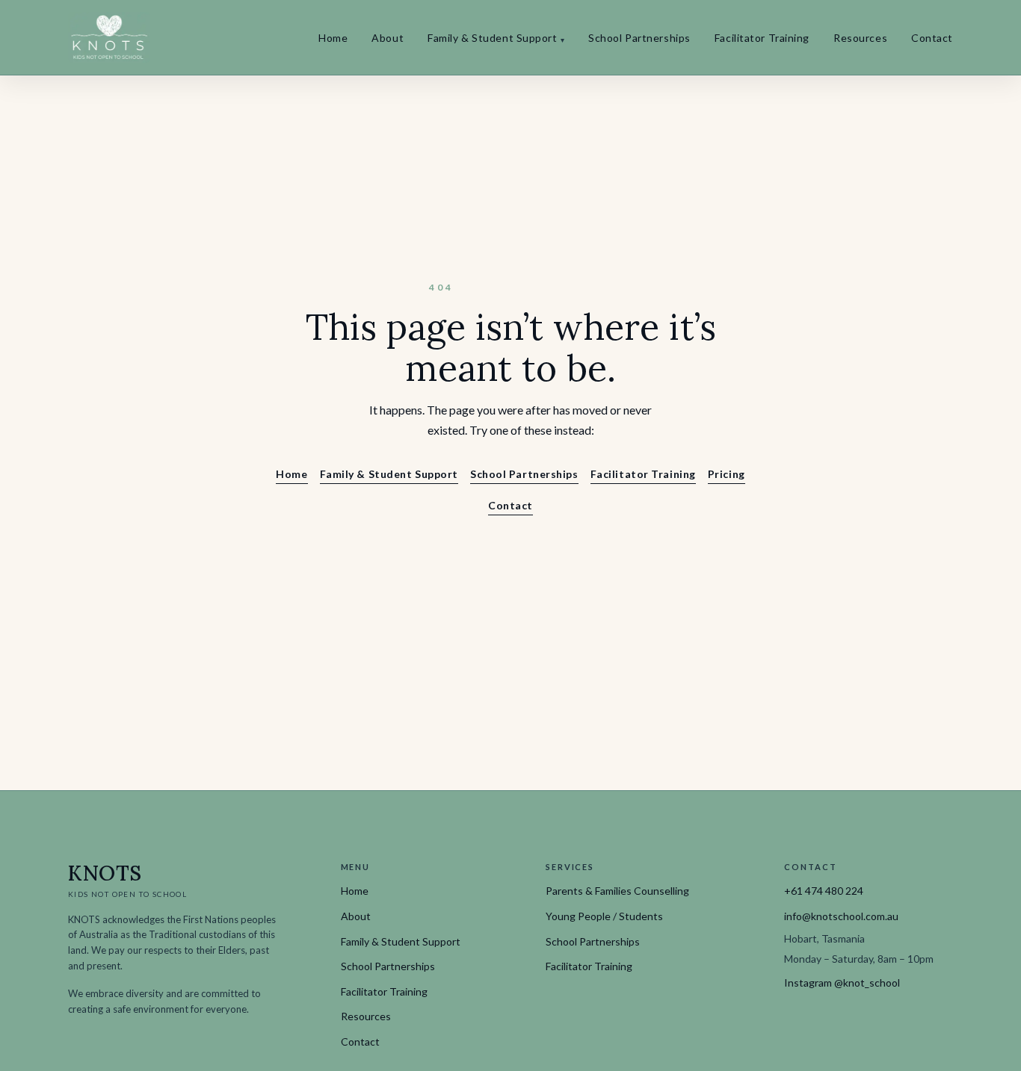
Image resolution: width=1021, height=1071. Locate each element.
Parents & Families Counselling (617, 890)
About (387, 37)
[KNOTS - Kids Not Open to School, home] (109, 37)
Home (333, 37)
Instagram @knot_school (842, 982)
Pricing (726, 474)
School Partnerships (639, 37)
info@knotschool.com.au (841, 916)
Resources (860, 37)
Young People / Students (604, 916)
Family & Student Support (496, 37)
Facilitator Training (762, 37)
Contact (932, 37)
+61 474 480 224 (823, 890)
